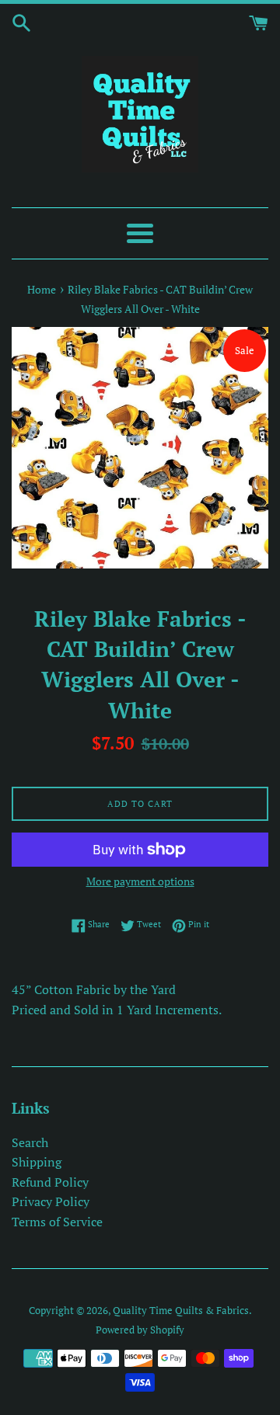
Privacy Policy (50, 1201)
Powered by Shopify (140, 1330)
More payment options (140, 881)
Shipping (36, 1161)
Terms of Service (57, 1221)
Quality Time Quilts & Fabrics (181, 1310)
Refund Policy (50, 1182)
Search (30, 1142)
